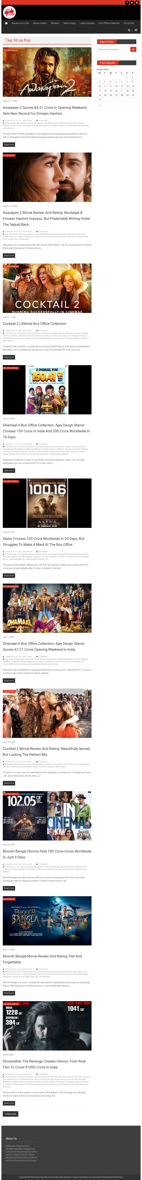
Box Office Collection (109, 23)
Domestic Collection (34, 336)
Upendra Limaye (27, 454)
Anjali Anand (70, 447)
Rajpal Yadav (29, 977)
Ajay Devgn (38, 447)
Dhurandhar (69, 1082)
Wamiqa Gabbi (45, 977)
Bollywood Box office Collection (16, 123)
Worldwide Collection (73, 126)
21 (122, 91)
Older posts (11, 1114)
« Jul (99, 105)
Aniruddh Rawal (11, 234)
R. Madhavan (63, 1084)
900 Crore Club (47, 1079)
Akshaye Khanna (60, 1079)
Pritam (34, 338)
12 (111, 86)
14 (122, 86)
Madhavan (32, 1084)
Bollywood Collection (35, 123)
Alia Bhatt (37, 554)
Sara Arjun (6, 1087)
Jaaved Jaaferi (43, 452)
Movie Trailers (40, 23)
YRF (46, 559)
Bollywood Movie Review (53, 234)
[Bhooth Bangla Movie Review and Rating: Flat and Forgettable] (47, 921)
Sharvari (6, 559)
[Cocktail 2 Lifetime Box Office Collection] (47, 288)
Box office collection (11, 50)
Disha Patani (72, 123)
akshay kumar (10, 972)
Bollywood (40, 234)
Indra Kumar (32, 452)
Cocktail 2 (14, 336)
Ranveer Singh (74, 1084)
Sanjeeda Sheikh (14, 454)
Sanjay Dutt (84, 1084)
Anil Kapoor (52, 554)
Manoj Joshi (40, 974)
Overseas (61, 126)
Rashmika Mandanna (45, 338)
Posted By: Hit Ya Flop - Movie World (18, 120)
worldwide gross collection (59, 454)
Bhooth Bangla (27, 972)
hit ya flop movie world (39, 126)
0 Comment (43, 120)
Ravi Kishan (60, 452)
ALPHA (44, 554)
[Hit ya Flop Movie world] (6, 23)
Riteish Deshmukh (72, 452)
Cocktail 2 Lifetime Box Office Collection (34, 324)
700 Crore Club (24, 1079)
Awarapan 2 (31, 234)
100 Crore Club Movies (25, 333)
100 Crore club (10, 333)
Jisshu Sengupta (29, 974)
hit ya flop (27, 126)
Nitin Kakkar (52, 126)
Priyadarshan (7, 977)
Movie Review (45, 237)
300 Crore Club (64, 1077)
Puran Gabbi (76, 237)
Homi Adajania (72, 336)
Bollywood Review (69, 234)
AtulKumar (22, 234)
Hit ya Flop (129, 23)
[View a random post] (136, 30)
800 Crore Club (36, 1079)
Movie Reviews (9, 155)
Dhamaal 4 (69, 449)
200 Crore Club (52, 1077)
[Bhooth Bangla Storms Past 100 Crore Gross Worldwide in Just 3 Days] (47, 815)
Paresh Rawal (83, 974)
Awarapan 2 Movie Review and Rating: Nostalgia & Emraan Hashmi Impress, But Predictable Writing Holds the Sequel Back (46, 219)
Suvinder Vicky (12, 239)
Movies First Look (20, 23)
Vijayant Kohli (24, 239)
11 (105, 86)
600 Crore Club (12, 1079)
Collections (63, 123)
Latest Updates (87, 23)
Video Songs (69, 23)
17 (100, 91)
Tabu (37, 977)
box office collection (51, 123)
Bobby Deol (61, 554)
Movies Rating (56, 237)
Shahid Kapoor (59, 338)
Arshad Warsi (80, 447)
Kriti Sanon (83, 336)
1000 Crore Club (40, 1077)
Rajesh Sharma (18, 977)
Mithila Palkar (51, 974)
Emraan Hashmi (17, 126)
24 (100, 95)
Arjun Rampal (72, 1079)
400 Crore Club (75, 1077)
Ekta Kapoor (78, 972)
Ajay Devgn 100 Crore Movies (53, 447)
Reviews (55, 23)
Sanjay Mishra (28, 664)
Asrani (18, 972)
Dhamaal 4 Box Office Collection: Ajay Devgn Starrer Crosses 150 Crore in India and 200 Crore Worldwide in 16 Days (46, 431)
